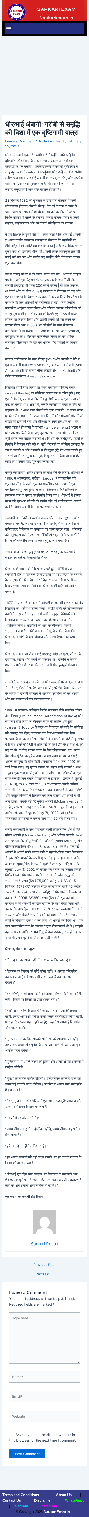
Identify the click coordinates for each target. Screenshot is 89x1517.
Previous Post (44, 1265)
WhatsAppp (74, 1500)
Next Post (44, 1274)
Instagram (48, 1506)
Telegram (20, 1506)
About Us (63, 1495)
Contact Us (11, 1500)
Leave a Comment (20, 141)
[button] (9, 27)
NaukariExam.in (57, 1512)
